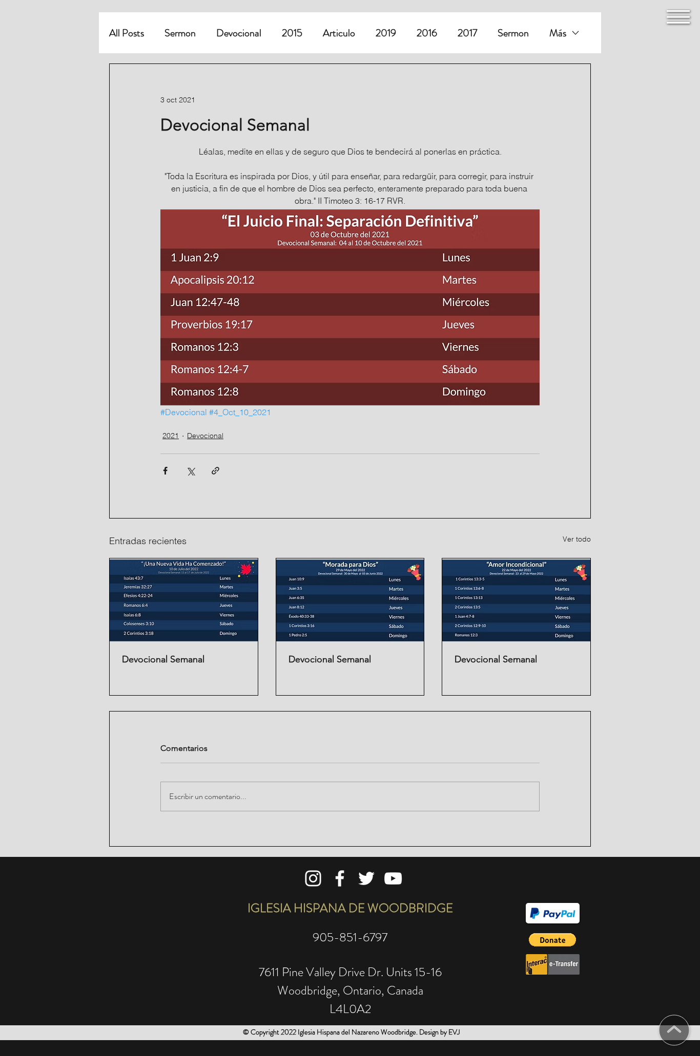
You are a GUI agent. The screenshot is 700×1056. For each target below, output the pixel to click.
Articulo (339, 33)
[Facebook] (340, 878)
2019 (386, 33)
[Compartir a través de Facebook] (165, 471)
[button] (678, 17)
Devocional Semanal (163, 659)
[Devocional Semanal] (184, 599)
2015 (292, 33)
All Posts (126, 33)
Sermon (180, 33)
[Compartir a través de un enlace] (215, 471)
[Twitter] (366, 878)
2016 (427, 33)
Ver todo (577, 539)
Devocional (238, 33)
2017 (467, 33)
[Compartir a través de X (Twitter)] (190, 471)
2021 (170, 435)
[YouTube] (393, 878)
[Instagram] (313, 878)
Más (557, 33)
